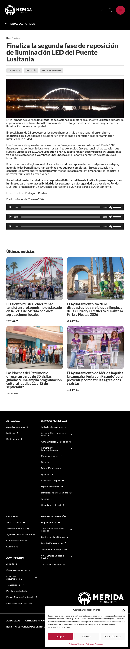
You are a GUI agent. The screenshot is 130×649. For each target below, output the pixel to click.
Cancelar (86, 636)
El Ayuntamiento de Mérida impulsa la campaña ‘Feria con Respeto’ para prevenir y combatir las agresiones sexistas (95, 378)
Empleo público (48, 522)
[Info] (102, 10)
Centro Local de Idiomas (53, 537)
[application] (65, 207)
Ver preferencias (113, 636)
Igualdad (45, 474)
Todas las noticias (22, 23)
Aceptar (60, 636)
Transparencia (13, 585)
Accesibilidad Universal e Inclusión (53, 434)
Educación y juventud (51, 468)
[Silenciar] (110, 207)
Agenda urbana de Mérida (19, 534)
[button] (123, 609)
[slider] (117, 207)
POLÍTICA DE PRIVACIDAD (37, 620)
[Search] (110, 10)
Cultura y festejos (15, 540)
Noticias (17, 38)
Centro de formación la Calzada (52, 529)
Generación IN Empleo (52, 549)
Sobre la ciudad (13, 522)
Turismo (45, 499)
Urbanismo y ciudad (51, 505)
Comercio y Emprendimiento (49, 449)
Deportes (45, 462)
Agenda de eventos (15, 427)
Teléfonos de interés (16, 528)
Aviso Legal (13, 620)
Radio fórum (12, 439)
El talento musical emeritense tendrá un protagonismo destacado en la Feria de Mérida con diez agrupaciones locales (34, 309)
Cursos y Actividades (51, 564)
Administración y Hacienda (54, 442)
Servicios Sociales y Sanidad (54, 493)
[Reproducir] (10, 207)
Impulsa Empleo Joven (52, 543)
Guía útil (10, 547)
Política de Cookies (76, 644)
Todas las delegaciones (52, 427)
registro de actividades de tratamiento (30, 626)
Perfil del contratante (16, 591)
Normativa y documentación (14, 577)
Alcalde (10, 564)
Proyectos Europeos (51, 480)
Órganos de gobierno (16, 570)
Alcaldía (31, 70)
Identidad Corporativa (17, 603)
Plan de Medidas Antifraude (20, 597)
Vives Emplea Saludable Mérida (52, 556)
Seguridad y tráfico (50, 487)
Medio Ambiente (51, 70)
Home (8, 38)
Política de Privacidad (94, 644)
